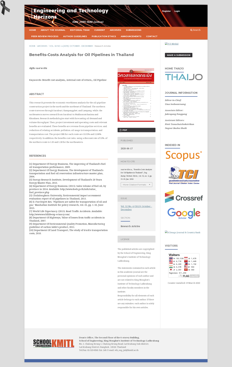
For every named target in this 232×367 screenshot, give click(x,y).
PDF (124, 130)
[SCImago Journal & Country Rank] (182, 232)
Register (166, 11)
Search (196, 29)
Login (177, 11)
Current (99, 30)
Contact (152, 36)
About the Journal (53, 30)
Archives (115, 30)
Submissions (133, 30)
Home (32, 30)
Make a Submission (178, 55)
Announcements (131, 36)
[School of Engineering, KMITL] (54, 346)
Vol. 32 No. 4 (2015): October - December (71, 46)
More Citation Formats (134, 184)
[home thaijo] (184, 79)
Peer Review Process (44, 36)
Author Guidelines (75, 36)
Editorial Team (79, 30)
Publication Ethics (104, 36)
